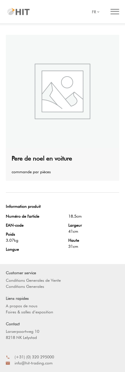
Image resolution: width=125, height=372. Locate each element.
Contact (13, 324)
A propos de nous (22, 306)
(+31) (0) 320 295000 (34, 357)
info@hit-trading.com (34, 363)
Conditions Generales (25, 286)
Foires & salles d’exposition (29, 312)
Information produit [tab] (23, 206)
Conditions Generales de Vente (33, 280)
